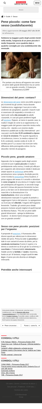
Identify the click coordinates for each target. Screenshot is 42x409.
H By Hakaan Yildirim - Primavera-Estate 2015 (18, 342)
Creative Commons (12, 316)
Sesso (15, 16)
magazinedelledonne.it (9, 314)
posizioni (16, 234)
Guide (8, 16)
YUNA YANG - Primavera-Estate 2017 (15, 364)
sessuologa (19, 177)
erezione (7, 120)
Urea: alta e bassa (8, 373)
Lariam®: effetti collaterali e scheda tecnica (17, 348)
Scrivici (17, 383)
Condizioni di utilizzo (28, 383)
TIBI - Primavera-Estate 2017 (12, 375)
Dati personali (12, 387)
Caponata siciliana (8, 371)
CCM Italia (30, 387)
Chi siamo (9, 383)
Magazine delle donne (23, 312)
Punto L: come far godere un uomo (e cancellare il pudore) (30, 326)
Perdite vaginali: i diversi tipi (11, 355)
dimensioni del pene (12, 102)
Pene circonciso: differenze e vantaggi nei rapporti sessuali (11, 326)
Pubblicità (21, 387)
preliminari (19, 172)
